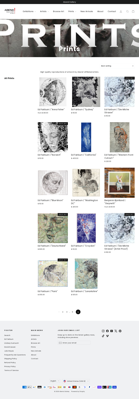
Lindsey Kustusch (11, 343)
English (53, 381)
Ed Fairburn (8, 339)
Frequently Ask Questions (15, 355)
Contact (112, 11)
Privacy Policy (10, 366)
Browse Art (58, 11)
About (100, 11)
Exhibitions (28, 11)
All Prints (9, 78)
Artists (43, 11)
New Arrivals (87, 11)
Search (7, 335)
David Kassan (10, 347)
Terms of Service (11, 370)
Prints (71, 11)
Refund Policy (10, 362)
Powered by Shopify (78, 391)
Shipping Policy (10, 358)
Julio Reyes (9, 351)
